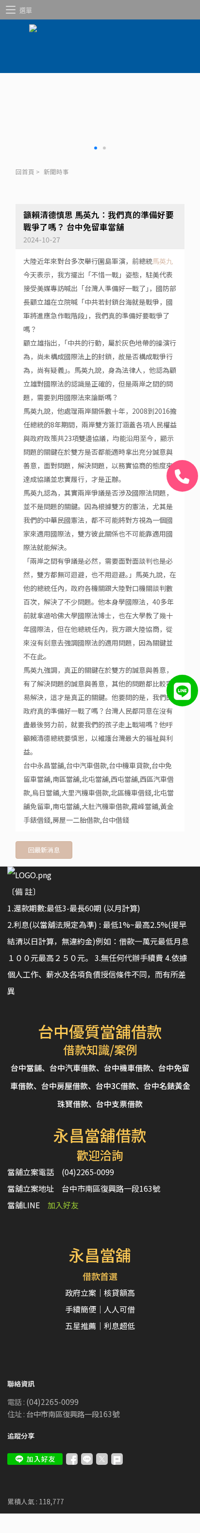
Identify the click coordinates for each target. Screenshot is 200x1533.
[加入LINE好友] (35, 1459)
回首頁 (25, 171)
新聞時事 (56, 171)
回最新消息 (44, 849)
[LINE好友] (182, 690)
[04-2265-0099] (182, 476)
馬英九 (162, 261)
